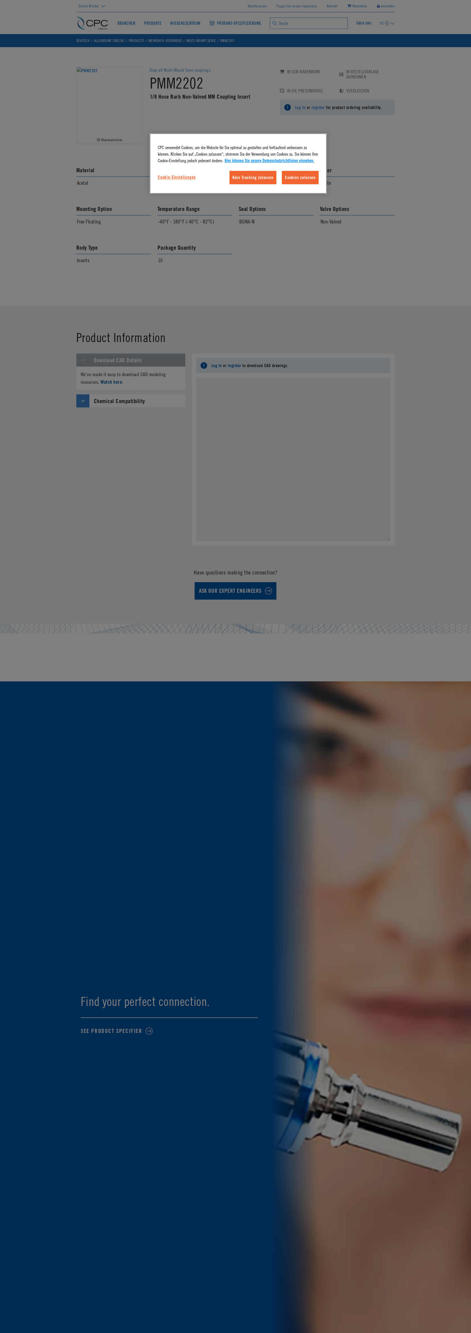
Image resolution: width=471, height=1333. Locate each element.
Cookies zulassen (300, 177)
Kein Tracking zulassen (253, 177)
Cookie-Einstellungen (177, 177)
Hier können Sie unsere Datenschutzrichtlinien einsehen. (269, 161)
